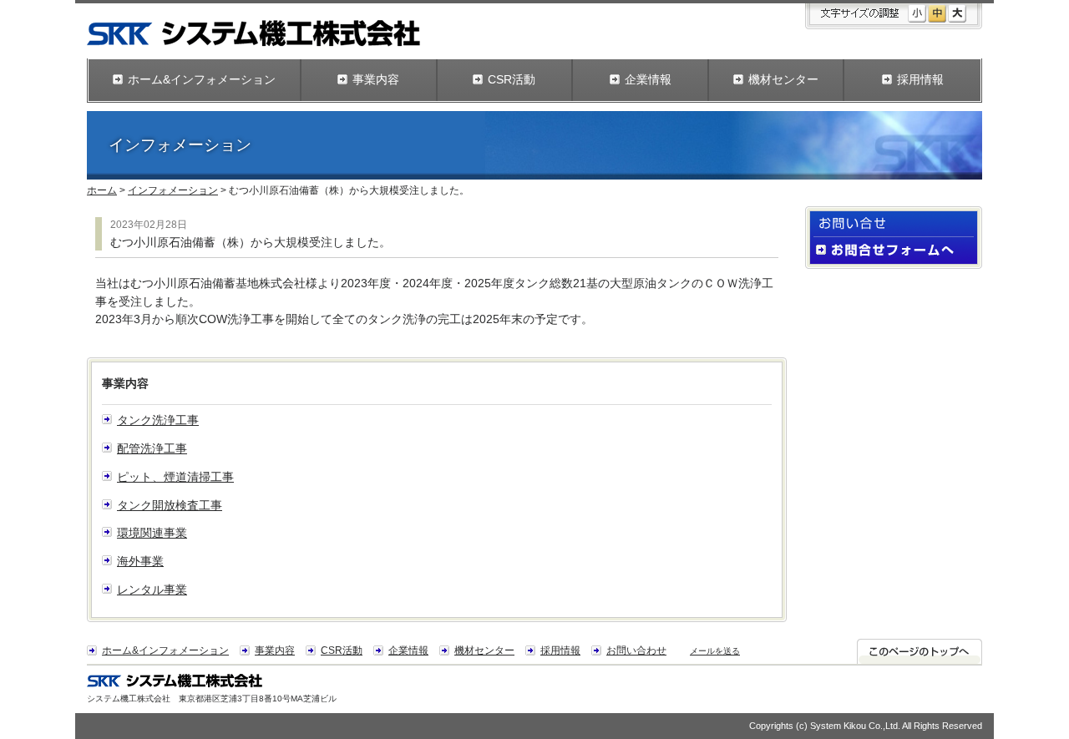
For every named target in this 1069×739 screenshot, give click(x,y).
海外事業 (140, 561)
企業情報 (408, 650)
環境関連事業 (152, 533)
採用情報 (560, 650)
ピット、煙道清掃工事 (175, 477)
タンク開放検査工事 (169, 505)
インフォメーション (173, 190)
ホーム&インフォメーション (165, 650)
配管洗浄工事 (152, 449)
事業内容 (275, 650)
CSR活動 (341, 650)
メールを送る (715, 650)
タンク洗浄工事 (158, 420)
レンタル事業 (152, 590)
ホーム (102, 190)
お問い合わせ (636, 650)
